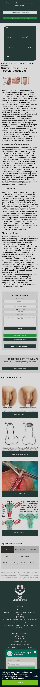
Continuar (20, 682)
